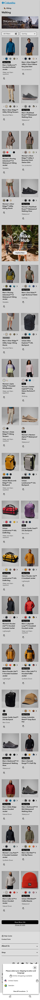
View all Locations (19, 991)
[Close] (35, 967)
